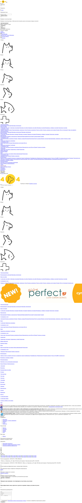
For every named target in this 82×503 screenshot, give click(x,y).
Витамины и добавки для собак (51, 127)
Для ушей (35, 159)
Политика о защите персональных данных (11, 444)
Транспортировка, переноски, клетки (56, 138)
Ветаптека (2, 367)
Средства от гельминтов (16, 158)
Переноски (2, 392)
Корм (1, 139)
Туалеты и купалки (41, 147)
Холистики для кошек (54, 134)
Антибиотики (27, 158)
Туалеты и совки (67, 138)
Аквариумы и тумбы (15, 149)
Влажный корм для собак (5, 369)
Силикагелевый (37, 136)
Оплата (8, 35)
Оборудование (8, 155)
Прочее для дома (44, 138)
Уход (1, 402)
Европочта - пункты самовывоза (9, 420)
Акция (22, 158)
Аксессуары (2, 142)
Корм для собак (3, 126)
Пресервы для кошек (23, 134)
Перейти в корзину (4, 473)
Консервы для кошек (14, 134)
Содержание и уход (4, 128)
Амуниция (65, 129)
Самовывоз (3, 25)
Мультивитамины (4, 161)
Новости (4, 421)
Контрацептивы (40, 159)
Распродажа (21, 149)
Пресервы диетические (26, 132)
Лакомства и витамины (10, 140)
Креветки (2, 151)
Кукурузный (30, 136)
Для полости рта (76, 158)
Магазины (2, 170)
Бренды (2, 166)
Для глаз (53, 158)
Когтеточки (31, 138)
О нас (4, 422)
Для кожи (71, 158)
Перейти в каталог (33, 183)
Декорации (2, 155)
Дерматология (40, 158)
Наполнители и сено (26, 147)
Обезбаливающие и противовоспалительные (53, 159)
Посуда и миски (37, 138)
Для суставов (30, 159)
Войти (1, 469)
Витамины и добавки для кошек (42, 134)
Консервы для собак (24, 127)
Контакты (12, 35)
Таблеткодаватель (10, 163)
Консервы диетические (16, 125)
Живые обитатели (4, 150)
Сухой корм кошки (4, 396)
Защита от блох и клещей (5, 158)
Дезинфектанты (33, 158)
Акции (1, 164)
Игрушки (10, 129)
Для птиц (2, 378)
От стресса (65, 159)
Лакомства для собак (32, 127)
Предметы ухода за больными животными (9, 162)
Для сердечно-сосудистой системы (20, 159)
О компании (3, 168)
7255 (2, 10)
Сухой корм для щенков (14, 127)
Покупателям (3, 165)
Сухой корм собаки (4, 398)
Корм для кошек (3, 133)
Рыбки (6, 151)
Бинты (1, 163)
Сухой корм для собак (4, 127)
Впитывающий (3, 136)
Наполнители (3, 135)
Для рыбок (2, 380)
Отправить (3, 501)
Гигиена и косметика (31, 129)
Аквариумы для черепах (5, 149)
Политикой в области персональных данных (17, 500)
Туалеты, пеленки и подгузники (49, 129)
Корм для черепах (10, 153)
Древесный (19, 136)
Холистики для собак (62, 127)
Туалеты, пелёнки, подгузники (6, 400)
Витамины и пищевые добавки (6, 160)
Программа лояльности (7, 443)
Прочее (35, 147)
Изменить (2, 172)
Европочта (3, 27)
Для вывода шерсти (47, 158)
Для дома (2, 376)
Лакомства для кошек (31, 134)
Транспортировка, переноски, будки (19, 129)
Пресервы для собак (41, 127)
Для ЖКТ (57, 158)
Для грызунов (3, 374)
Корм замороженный (18, 153)
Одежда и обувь (39, 129)
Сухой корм (2, 140)
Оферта (4, 431)
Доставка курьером (4, 23)
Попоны (5, 163)
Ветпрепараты (3, 157)
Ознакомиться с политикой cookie (56, 406)
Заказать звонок (4, 15)
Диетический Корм (4, 124)
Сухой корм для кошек (5, 134)
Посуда (61, 129)
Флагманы (2, 167)
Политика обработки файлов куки (10, 445)
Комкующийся (25, 136)
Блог (5, 35)
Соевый (42, 136)
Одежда (2, 390)
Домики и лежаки (4, 129)
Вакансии (5, 423)
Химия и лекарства (15, 155)
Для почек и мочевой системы (6, 159)
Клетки (7, 142)
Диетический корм (4, 131)
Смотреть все (70, 283)
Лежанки (2, 386)
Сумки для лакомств (72, 129)
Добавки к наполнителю (12, 136)
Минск (4, 436)
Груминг (58, 129)
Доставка (2, 35)
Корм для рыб (3, 153)
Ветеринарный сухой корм (5, 125)
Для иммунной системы (64, 158)
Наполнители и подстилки (18, 142)
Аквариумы (2, 148)
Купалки (10, 142)
